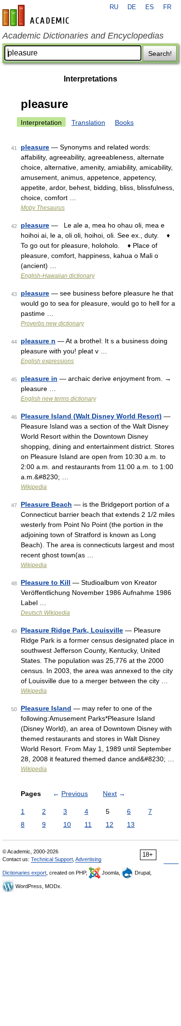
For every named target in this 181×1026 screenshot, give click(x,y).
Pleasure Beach (46, 504)
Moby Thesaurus (43, 207)
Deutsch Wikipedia (45, 612)
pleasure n (38, 341)
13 (131, 824)
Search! (160, 53)
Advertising (88, 859)
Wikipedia (34, 487)
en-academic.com (37, 15)
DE (131, 7)
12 (109, 824)
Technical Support (52, 859)
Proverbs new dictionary (52, 323)
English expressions (47, 361)
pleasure (35, 147)
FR (167, 7)
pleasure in (39, 378)
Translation (88, 122)
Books (124, 122)
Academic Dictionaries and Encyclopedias (83, 35)
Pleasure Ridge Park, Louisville (72, 630)
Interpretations (90, 79)
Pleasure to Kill (45, 582)
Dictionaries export (24, 873)
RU (114, 7)
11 (88, 824)
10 (67, 824)
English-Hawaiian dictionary (58, 275)
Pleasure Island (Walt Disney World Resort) (91, 416)
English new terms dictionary (58, 398)
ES (149, 7)
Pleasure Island (46, 708)
